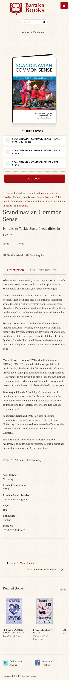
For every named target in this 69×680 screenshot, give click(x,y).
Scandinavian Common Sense (27, 201)
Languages (9, 515)
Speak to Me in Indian (22, 563)
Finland (17, 197)
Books (9, 193)
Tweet (20, 243)
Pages (6, 505)
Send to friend (15, 255)
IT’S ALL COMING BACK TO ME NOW (14, 631)
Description (15, 270)
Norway (49, 197)
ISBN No (8, 525)
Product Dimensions (14, 485)
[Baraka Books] (27, 10)
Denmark (30, 193)
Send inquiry (37, 255)
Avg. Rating (10, 474)
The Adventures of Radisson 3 (42, 569)
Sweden (23, 205)
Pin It (6, 243)
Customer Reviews (43, 270)
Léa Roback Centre (33, 197)
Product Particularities (16, 495)
